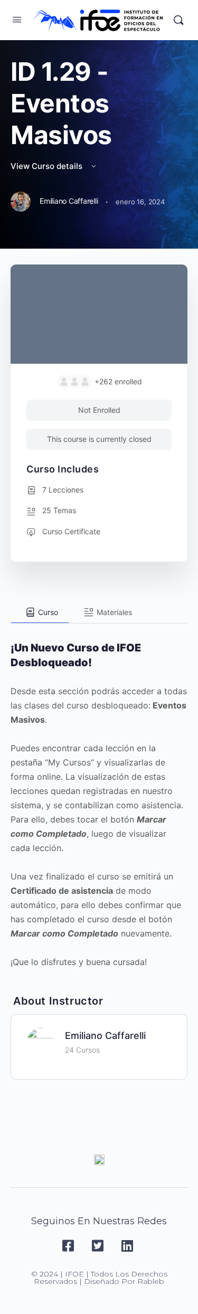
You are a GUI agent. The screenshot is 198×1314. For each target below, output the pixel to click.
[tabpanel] (99, 796)
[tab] (40, 612)
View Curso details (47, 166)
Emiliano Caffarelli (105, 1035)
